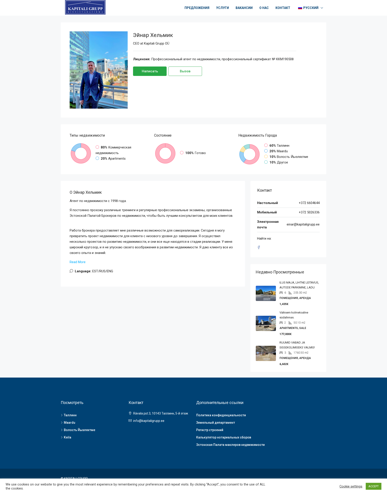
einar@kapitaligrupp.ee (303, 224)
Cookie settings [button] (351, 486)
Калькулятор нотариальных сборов (223, 437)
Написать (150, 71)
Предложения (197, 8)
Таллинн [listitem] (70, 415)
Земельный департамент (215, 422)
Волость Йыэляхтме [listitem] (79, 430)
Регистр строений (209, 430)
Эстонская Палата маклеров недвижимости (230, 445)
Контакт (282, 8)
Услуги (222, 8)
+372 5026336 (309, 212)
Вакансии (244, 8)
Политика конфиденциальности (221, 415)
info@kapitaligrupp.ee (148, 421)
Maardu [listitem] (69, 422)
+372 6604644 (309, 203)
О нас (264, 8)
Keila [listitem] (67, 437)
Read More (78, 262)
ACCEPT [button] (373, 486)
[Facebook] (259, 248)
